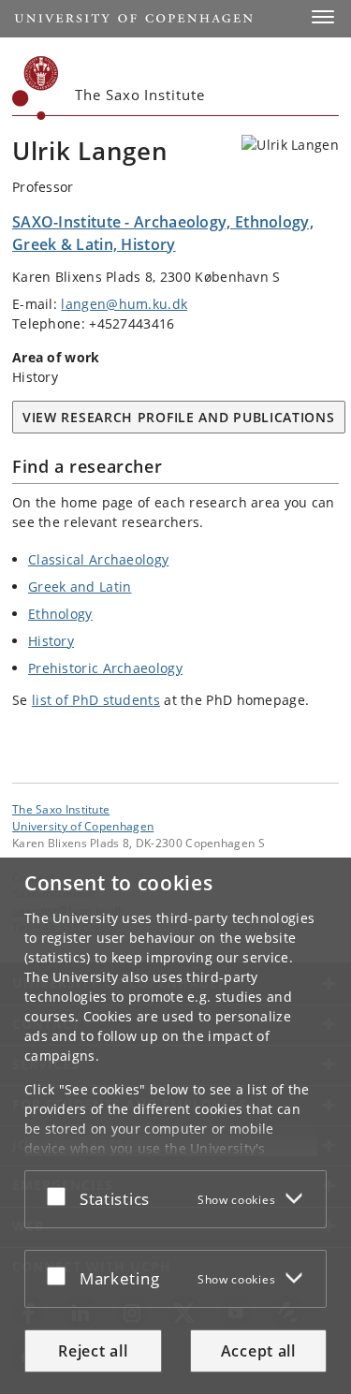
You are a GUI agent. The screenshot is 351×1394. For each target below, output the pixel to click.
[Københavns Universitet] (35, 88)
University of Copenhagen (83, 825)
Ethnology (60, 614)
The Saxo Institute (61, 808)
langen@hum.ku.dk (124, 304)
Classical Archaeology (98, 559)
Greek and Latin (80, 586)
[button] (323, 17)
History (51, 641)
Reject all (92, 1351)
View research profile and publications (178, 417)
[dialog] (175, 1126)
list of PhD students (96, 700)
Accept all (258, 1351)
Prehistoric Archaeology (105, 668)
